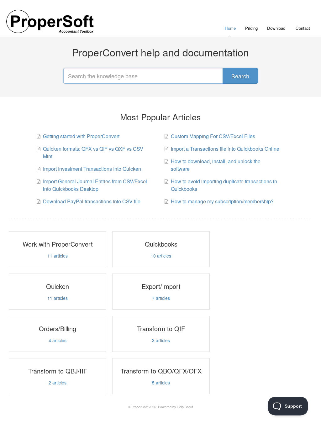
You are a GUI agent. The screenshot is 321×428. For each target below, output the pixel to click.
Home (230, 28)
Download (276, 28)
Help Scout (185, 407)
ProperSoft (139, 407)
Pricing (251, 28)
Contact (303, 28)
